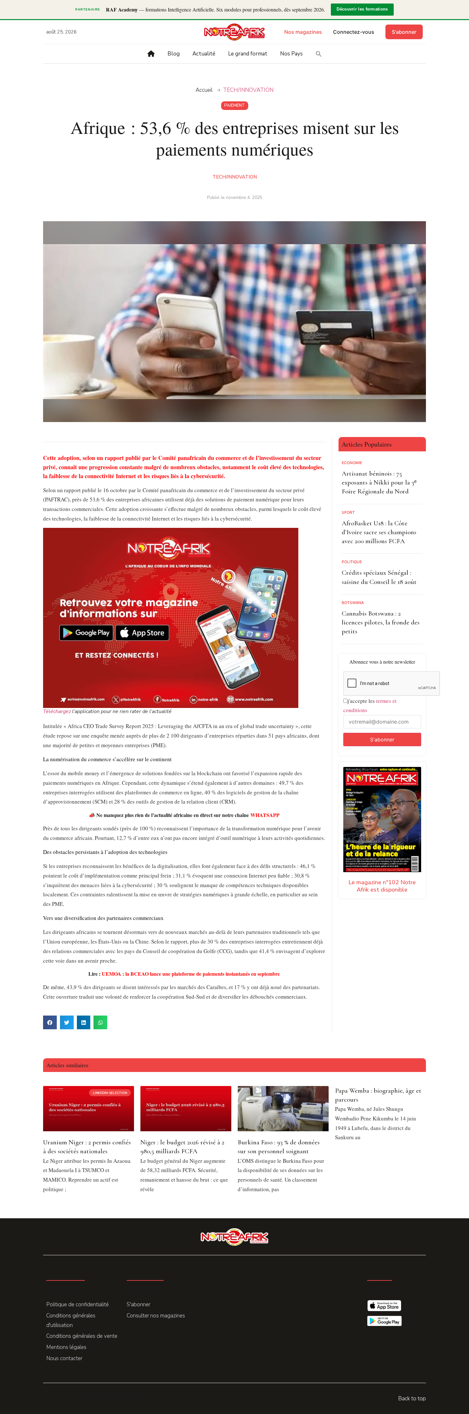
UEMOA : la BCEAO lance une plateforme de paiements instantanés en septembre (191, 973)
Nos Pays (291, 53)
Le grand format (247, 53)
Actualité (203, 53)
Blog (174, 53)
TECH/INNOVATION (248, 90)
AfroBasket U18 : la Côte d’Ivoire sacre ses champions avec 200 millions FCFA (379, 532)
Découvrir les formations (362, 9)
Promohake (145, 1398)
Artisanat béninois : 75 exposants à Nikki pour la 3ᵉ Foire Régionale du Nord (379, 483)
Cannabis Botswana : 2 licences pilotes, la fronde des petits (381, 622)
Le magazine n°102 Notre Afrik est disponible (382, 886)
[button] (318, 53)
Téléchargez (57, 711)
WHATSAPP (264, 815)
